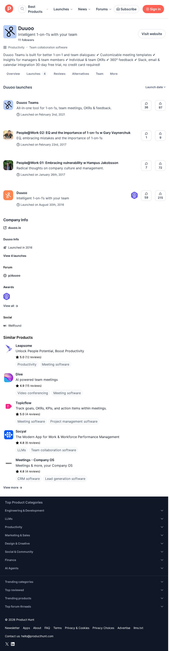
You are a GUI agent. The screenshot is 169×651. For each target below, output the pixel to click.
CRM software (29, 479)
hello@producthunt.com (37, 636)
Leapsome (24, 346)
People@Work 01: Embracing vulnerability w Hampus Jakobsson (67, 163)
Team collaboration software (48, 47)
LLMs (22, 450)
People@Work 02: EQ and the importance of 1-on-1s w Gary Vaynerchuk (73, 133)
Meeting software (55, 364)
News (82, 9)
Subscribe (128, 9)
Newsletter (12, 628)
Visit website (152, 34)
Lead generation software (65, 479)
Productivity (16, 47)
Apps (26, 628)
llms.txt (138, 628)
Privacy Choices (103, 628)
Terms (57, 628)
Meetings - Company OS (35, 460)
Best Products (35, 9)
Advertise (123, 628)
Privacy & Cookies (77, 628)
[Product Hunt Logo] (9, 9)
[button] (114, 73)
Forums (102, 9)
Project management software (73, 421)
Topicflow (23, 403)
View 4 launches (14, 255)
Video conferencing (33, 393)
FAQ (47, 628)
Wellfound (14, 325)
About (37, 628)
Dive (19, 374)
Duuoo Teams (27, 103)
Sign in (155, 9)
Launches (61, 9)
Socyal (21, 431)
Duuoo (21, 193)
